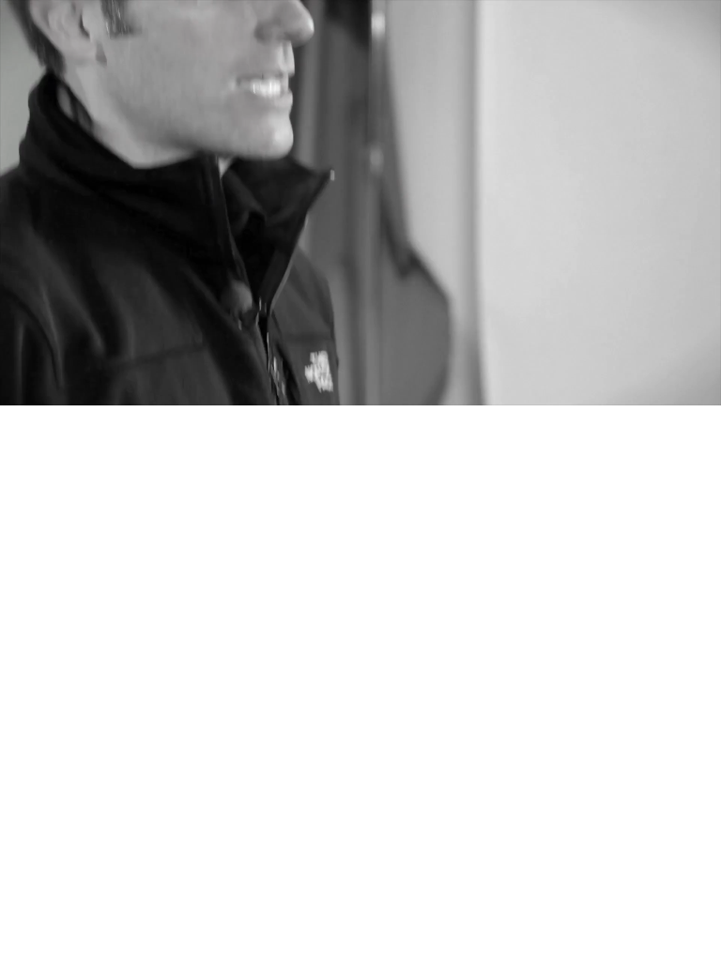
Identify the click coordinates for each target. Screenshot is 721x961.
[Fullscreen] (702, 389)
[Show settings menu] (664, 389)
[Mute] (627, 389)
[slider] (342, 389)
